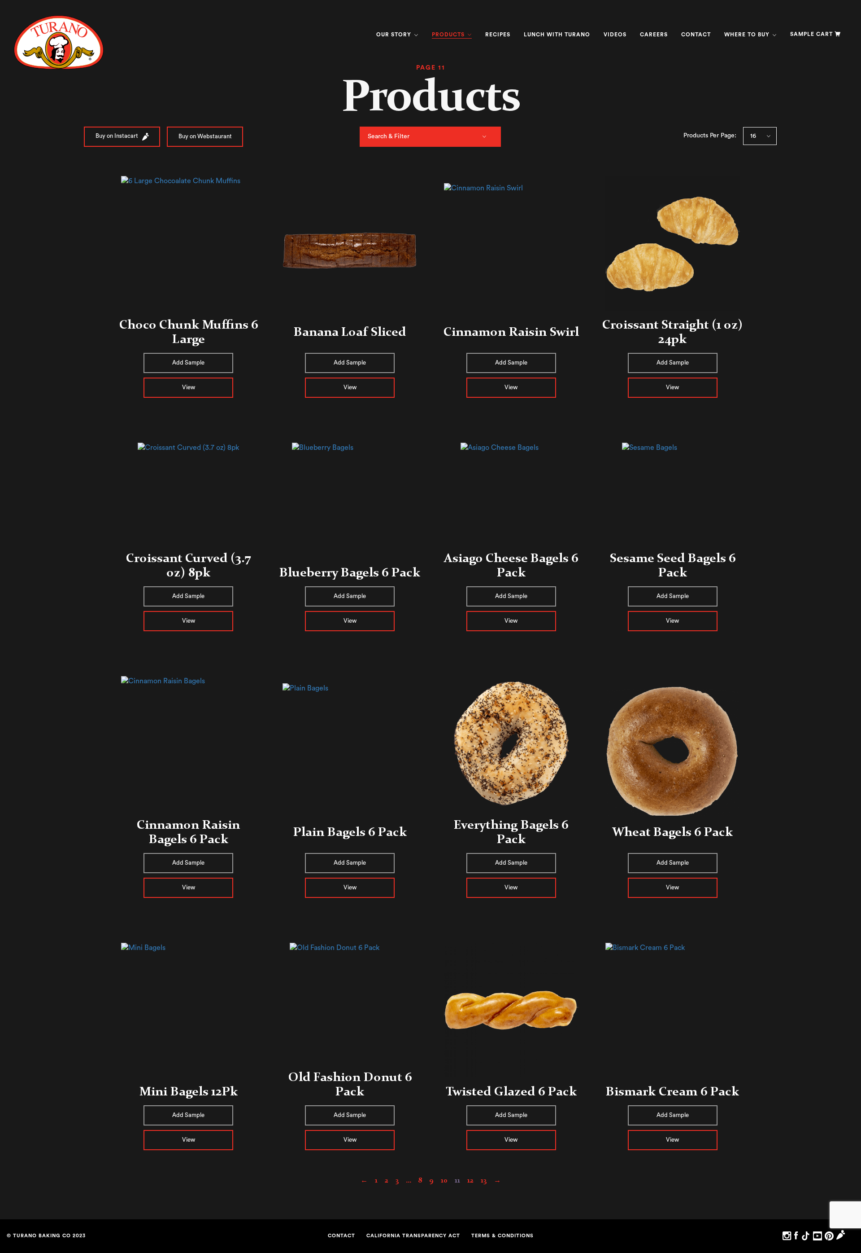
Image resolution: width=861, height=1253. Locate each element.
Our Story (394, 34)
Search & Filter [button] (388, 136)
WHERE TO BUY (747, 34)
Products (449, 34)
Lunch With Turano (557, 34)
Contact (696, 34)
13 (484, 1180)
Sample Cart (811, 34)
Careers (654, 34)
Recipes (497, 34)
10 (444, 1180)
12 (470, 1180)
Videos (615, 34)
